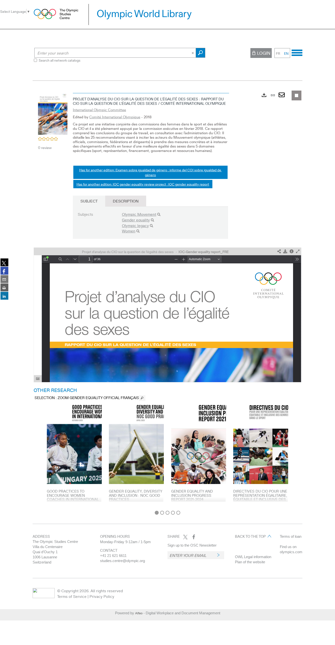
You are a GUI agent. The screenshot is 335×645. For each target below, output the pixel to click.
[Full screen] (297, 251)
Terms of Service (72, 596)
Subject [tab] (89, 201)
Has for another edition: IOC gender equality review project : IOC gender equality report (143, 184)
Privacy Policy (102, 596)
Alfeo (138, 613)
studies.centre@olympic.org (122, 561)
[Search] (158, 214)
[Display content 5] (178, 513)
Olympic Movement (139, 214)
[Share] (279, 251)
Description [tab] (126, 201)
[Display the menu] (297, 52)
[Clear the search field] (193, 53)
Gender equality (136, 220)
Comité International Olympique (114, 117)
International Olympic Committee (99, 109)
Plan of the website (250, 562)
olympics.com (291, 552)
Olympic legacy (135, 225)
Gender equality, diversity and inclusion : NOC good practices (135, 495)
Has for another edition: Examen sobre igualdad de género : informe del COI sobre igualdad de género (150, 172)
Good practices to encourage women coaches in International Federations (73, 497)
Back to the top (250, 536)
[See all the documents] (142, 398)
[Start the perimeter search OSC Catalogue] (200, 53)
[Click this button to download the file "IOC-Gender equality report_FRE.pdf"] (285, 251)
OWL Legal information (253, 557)
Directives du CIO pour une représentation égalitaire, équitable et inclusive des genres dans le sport (260, 497)
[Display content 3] (167, 513)
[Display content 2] (162, 513)
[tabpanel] (167, 299)
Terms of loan (290, 536)
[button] (52, 113)
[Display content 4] (173, 513)
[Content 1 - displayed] (157, 513)
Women (128, 231)
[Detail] (292, 251)
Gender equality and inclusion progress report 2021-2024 (192, 495)
